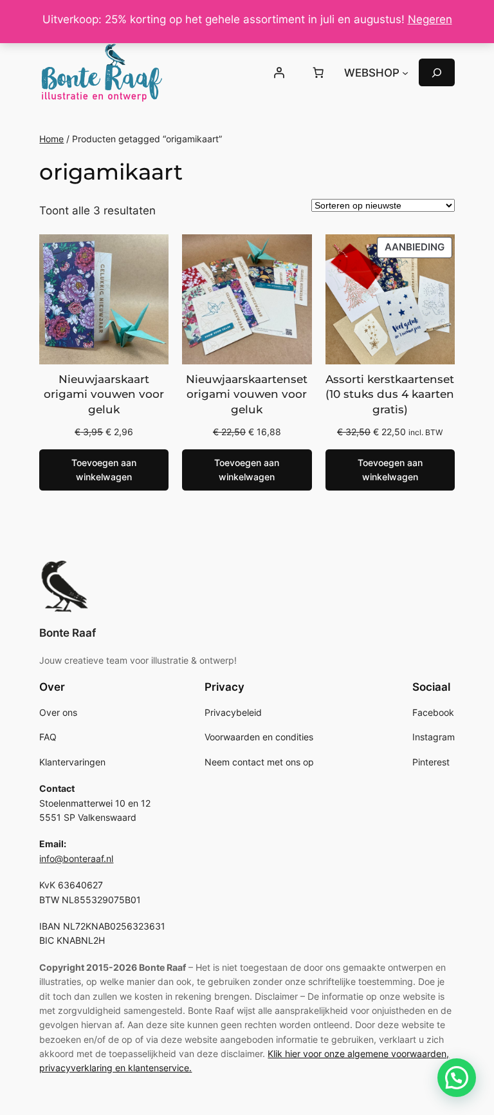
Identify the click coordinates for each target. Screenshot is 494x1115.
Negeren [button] (430, 19)
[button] (456, 1077)
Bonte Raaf (67, 632)
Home (51, 138)
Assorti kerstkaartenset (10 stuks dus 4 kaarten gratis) (389, 394)
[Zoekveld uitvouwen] (437, 72)
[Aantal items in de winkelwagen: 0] (318, 72)
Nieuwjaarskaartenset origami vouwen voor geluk (246, 394)
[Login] (279, 72)
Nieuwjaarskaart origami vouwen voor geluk (104, 394)
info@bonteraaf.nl (76, 858)
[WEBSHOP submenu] (405, 73)
